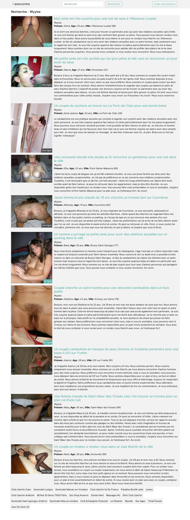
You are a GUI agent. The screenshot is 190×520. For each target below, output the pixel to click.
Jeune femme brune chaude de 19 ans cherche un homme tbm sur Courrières (111, 197)
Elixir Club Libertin (132, 495)
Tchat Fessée (155, 501)
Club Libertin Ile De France (104, 489)
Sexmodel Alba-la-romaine (64, 501)
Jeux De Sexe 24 (20, 506)
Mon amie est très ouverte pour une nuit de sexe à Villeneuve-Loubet (105, 18)
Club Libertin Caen (21, 489)
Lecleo (149, 489)
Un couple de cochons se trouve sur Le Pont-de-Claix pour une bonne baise (110, 105)
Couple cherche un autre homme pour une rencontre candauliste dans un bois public (111, 289)
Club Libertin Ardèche (22, 495)
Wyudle (129, 501)
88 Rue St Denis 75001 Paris (52, 495)
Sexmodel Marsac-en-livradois (71, 489)
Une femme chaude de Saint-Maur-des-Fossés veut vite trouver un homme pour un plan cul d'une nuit (115, 398)
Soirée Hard (97, 495)
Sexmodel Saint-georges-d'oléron (29, 501)
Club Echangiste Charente (94, 501)
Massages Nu (113, 495)
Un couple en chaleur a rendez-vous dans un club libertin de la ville (103, 446)
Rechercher (113, 4)
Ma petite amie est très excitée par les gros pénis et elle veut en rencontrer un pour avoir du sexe (115, 60)
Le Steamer (116, 501)
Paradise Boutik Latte (132, 489)
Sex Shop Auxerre (78, 495)
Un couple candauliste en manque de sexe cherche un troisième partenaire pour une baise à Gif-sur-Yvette (116, 351)
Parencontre (21, 4)
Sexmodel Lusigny (43, 489)
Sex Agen (140, 501)
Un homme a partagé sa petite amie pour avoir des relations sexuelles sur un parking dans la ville (110, 236)
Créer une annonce (164, 4)
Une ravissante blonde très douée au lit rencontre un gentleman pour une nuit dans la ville (115, 159)
